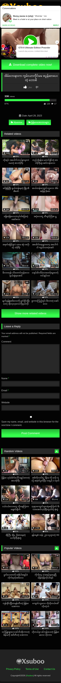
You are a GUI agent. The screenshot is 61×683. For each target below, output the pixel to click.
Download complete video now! (32, 64)
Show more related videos (30, 313)
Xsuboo (29, 675)
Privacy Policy (13, 669)
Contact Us (49, 669)
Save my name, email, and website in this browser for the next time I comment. (29, 423)
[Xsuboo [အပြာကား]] (30, 662)
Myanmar (18, 122)
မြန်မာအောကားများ (40, 122)
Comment (6, 341)
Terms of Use (32, 669)
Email (5, 390)
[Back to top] (52, 674)
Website (5, 402)
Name (5, 378)
